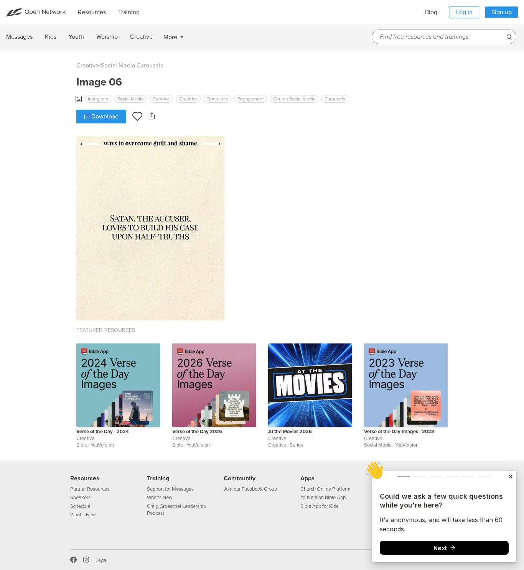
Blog (431, 12)
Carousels (335, 99)
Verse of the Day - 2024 (102, 432)
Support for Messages (170, 489)
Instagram (98, 99)
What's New (83, 515)
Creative (87, 65)
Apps (307, 478)
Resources (84, 478)
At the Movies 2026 (290, 432)
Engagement (250, 99)
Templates (217, 99)
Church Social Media (294, 99)
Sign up (501, 12)
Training (158, 478)
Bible (81, 445)
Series (296, 445)
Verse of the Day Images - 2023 (399, 432)
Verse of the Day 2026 (197, 432)
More (170, 37)
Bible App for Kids (319, 506)
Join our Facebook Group (250, 489)
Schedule (80, 506)
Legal (101, 560)
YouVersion (102, 445)
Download (104, 116)
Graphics (188, 99)
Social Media (130, 99)
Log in (464, 12)
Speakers (80, 497)
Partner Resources (89, 489)
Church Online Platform (325, 489)
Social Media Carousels (132, 65)
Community (239, 478)
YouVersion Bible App (323, 497)
